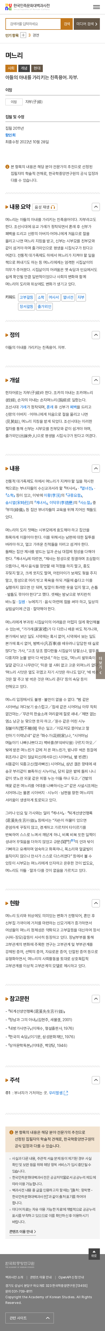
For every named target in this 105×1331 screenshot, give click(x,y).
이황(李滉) (52, 495)
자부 (81, 297)
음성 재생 (42, 207)
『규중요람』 (73, 495)
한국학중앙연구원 (19, 1265)
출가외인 (44, 306)
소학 (41, 297)
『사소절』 (85, 502)
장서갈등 (26, 306)
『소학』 (10, 495)
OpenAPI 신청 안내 (71, 1277)
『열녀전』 (86, 488)
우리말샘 (56, 1092)
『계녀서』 (40, 502)
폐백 (73, 407)
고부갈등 (26, 297)
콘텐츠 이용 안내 (21, 1231)
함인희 (10, 135)
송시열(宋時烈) (17, 502)
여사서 (54, 297)
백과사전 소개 (14, 1277)
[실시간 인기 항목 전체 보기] (23, 35)
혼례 (50, 407)
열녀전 (68, 297)
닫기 (96, 207)
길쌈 (21, 601)
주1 (73, 841)
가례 (23, 407)
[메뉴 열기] (96, 7)
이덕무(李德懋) (62, 502)
